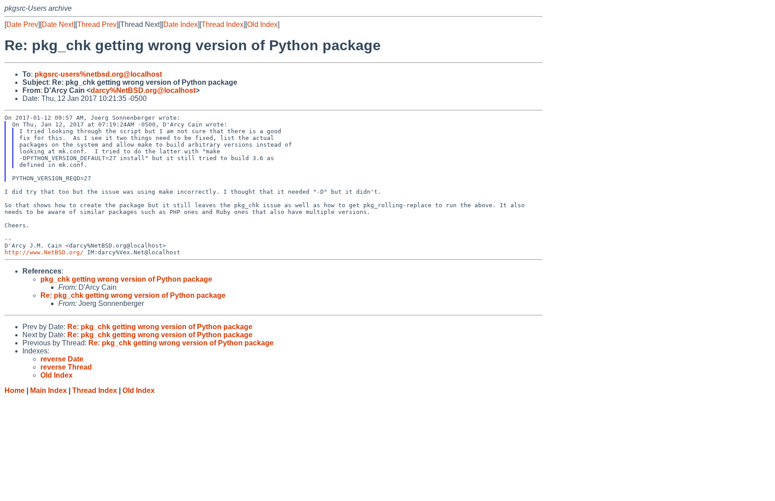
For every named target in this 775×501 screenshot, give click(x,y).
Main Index (48, 390)
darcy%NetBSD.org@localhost (143, 90)
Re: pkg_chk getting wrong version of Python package (133, 295)
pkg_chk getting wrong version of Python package (126, 279)
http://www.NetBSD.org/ (43, 252)
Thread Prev (97, 24)
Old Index (262, 24)
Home (14, 390)
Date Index (180, 24)
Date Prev (22, 24)
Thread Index (222, 24)
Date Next (58, 24)
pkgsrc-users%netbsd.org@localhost (98, 74)
